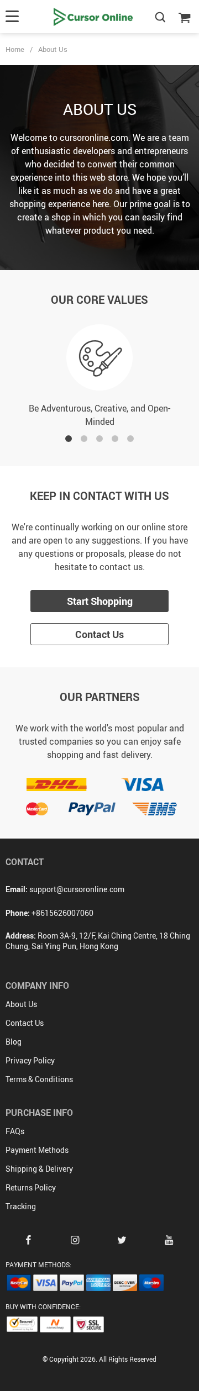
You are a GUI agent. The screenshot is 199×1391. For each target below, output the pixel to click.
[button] (68, 438)
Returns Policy (31, 1187)
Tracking (21, 1206)
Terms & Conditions (39, 1079)
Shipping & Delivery (39, 1168)
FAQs (15, 1131)
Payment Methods (37, 1150)
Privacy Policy (30, 1060)
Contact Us (99, 634)
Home (15, 49)
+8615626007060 (62, 913)
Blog (14, 1041)
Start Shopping (100, 601)
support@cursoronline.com (76, 889)
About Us (21, 1004)
